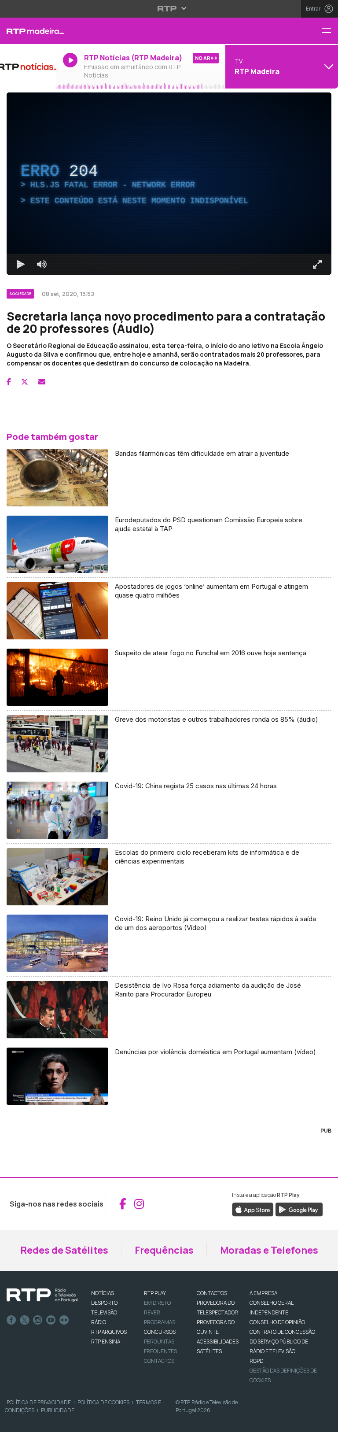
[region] (169, 716)
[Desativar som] (35, 1421)
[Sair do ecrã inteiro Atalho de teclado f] (323, 1421)
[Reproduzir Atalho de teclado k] (14, 1421)
